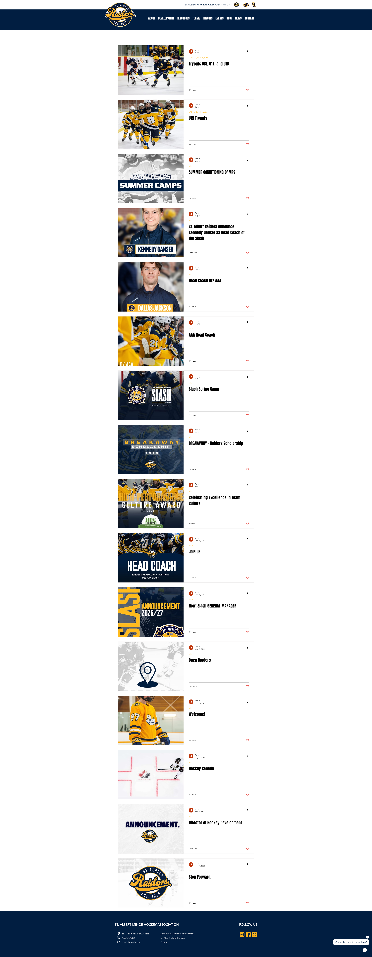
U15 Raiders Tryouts (198, 112)
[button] (152, 18)
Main (191, 166)
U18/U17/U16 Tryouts (198, 57)
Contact (164, 942)
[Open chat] (365, 950)
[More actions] (248, 51)
